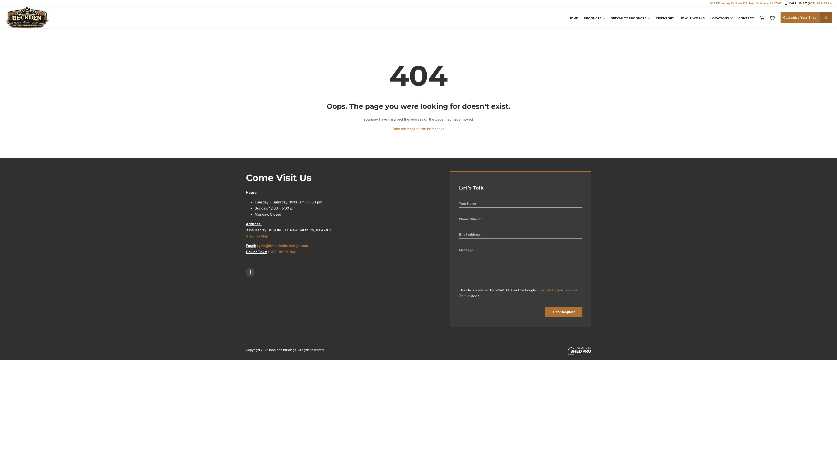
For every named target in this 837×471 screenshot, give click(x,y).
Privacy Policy (547, 290)
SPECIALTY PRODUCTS (628, 18)
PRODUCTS (593, 18)
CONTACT (746, 18)
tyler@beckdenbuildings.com (282, 246)
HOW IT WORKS (692, 18)
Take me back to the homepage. (418, 129)
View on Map (257, 236)
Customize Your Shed (800, 17)
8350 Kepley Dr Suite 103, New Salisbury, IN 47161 (747, 3)
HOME (573, 18)
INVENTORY (665, 18)
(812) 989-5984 (820, 3)
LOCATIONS (719, 18)
